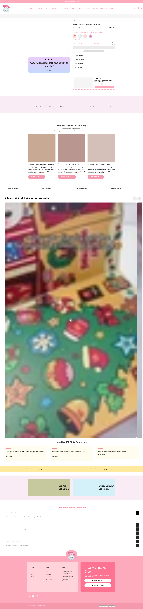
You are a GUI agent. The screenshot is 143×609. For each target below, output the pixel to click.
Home (29, 16)
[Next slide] (139, 198)
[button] (112, 27)
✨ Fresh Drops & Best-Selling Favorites (41, 164)
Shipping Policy (49, 576)
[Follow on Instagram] (29, 596)
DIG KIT (48, 8)
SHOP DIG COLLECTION (66, 176)
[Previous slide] (135, 198)
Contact (32, 574)
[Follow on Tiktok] (37, 596)
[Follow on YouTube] (33, 596)
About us (32, 571)
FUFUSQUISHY (79, 21)
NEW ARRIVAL (55, 8)
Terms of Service (49, 579)
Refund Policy (48, 574)
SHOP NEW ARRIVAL (35, 176)
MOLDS (74, 8)
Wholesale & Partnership (106, 8)
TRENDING (40, 8)
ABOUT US (95, 8)
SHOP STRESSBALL (95, 176)
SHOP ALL (32, 8)
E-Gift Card (87, 8)
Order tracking (34, 576)
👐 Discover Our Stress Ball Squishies (99, 164)
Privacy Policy (48, 571)
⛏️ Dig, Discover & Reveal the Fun (68, 164)
